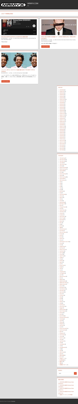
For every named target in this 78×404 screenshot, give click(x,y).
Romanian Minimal (63, 317)
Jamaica (61, 260)
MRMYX (61, 279)
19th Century (62, 164)
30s (60, 181)
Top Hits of (62, 341)
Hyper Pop (34, 38)
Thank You (62, 337)
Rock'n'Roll (62, 315)
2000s (56, 39)
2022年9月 (62, 129)
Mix (60, 278)
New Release (6, 39)
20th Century (62, 180)
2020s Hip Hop (19, 38)
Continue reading (5, 46)
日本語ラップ (62, 358)
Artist (16, 72)
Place (61, 300)
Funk (61, 244)
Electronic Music (25, 38)
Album (61, 197)
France (61, 243)
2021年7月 (62, 148)
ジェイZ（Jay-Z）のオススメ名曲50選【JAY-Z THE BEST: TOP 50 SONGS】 (18, 70)
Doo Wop (61, 230)
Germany (61, 248)
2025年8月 (62, 102)
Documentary (62, 229)
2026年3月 (62, 97)
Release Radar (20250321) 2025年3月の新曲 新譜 (14, 37)
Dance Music (63, 39)
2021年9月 (62, 145)
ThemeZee (13, 401)
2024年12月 (62, 113)
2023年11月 (62, 119)
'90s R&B (61, 162)
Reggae (61, 308)
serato (61, 320)
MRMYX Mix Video (63, 282)
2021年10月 (62, 143)
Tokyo (61, 339)
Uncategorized (63, 347)
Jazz (60, 263)
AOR (60, 199)
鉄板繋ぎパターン (63, 364)
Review (61, 312)
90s (60, 192)
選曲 (60, 363)
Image (61, 257)
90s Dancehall (62, 194)
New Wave (62, 290)
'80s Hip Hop (62, 159)
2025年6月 (62, 104)
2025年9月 (62, 101)
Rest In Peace (62, 311)
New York (62, 292)
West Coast (62, 352)
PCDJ (61, 298)
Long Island (62, 271)
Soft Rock (61, 325)
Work (61, 353)
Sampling (61, 319)
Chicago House (63, 207)
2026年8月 (62, 90)
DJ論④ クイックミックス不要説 (66, 394)
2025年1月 (62, 112)
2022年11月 (62, 126)
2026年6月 (62, 93)
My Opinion (46, 41)
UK (60, 345)
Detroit (61, 221)
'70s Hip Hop (62, 158)
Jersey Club (62, 265)
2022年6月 (62, 134)
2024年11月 (62, 115)
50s (60, 184)
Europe (61, 233)
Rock (61, 314)
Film (60, 240)
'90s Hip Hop (62, 161)
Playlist (10, 39)
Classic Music (62, 210)
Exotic (61, 237)
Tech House (62, 334)
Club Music (59, 39)
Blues (61, 205)
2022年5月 (62, 135)
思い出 (61, 356)
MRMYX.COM (32, 3)
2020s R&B (62, 178)
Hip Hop (30, 38)
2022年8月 (62, 131)
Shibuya (61, 322)
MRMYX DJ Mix (63, 281)
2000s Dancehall (63, 167)
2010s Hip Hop (63, 173)
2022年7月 (62, 132)
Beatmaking (62, 202)
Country (61, 213)
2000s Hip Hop (63, 169)
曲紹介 (51, 41)
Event (61, 235)
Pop (49, 41)
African (61, 196)
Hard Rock (62, 251)
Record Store (62, 306)
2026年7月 (62, 91)
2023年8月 (62, 124)
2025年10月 (62, 99)
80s (60, 189)
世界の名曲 (62, 355)
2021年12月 (62, 140)
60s (60, 186)
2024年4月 (62, 118)
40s (60, 183)
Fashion (61, 238)
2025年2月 (62, 110)
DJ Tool (61, 225)
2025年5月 (62, 105)
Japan (61, 262)
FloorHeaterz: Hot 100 (64, 241)
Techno (61, 336)
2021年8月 (62, 146)
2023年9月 (62, 123)
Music (2, 39)
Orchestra (62, 295)
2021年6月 (62, 149)
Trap (60, 342)
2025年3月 (62, 108)
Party (61, 296)
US (60, 348)
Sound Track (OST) (63, 328)
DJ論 (60, 227)
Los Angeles (62, 273)
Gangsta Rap (62, 246)
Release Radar (63, 309)
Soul (60, 326)
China (61, 208)
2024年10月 (62, 116)
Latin (61, 268)
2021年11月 (62, 142)
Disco (61, 222)
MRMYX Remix (63, 284)
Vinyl (61, 350)
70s (60, 188)
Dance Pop (62, 218)
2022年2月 (62, 137)
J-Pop (61, 259)
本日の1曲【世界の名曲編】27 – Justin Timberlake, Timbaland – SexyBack (58, 37)
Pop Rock (61, 304)
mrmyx (11, 38)
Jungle (61, 266)
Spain (61, 331)
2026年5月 (62, 94)
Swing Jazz (62, 333)
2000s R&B (62, 170)
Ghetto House (62, 249)
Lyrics (61, 274)
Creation (61, 214)
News (61, 293)
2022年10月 (62, 127)
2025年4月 (62, 107)
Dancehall (62, 219)
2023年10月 (62, 121)
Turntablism (62, 344)
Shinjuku (61, 323)
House (61, 254)
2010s (61, 172)
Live (60, 270)
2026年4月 (62, 96)
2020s (16, 38)
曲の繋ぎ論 (62, 360)
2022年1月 (62, 138)
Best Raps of (62, 203)
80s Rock (61, 191)
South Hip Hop (63, 330)
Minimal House (63, 276)
